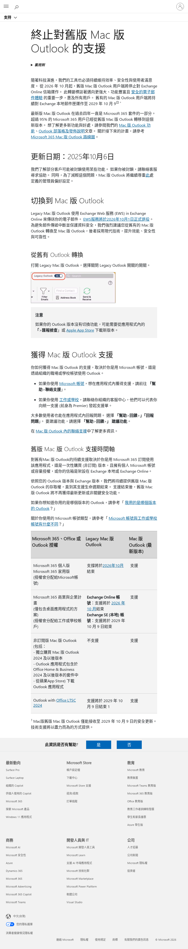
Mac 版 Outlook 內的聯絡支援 (61, 430)
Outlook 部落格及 (54, 130)
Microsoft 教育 (136, 770)
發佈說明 (77, 130)
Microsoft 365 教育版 (140, 793)
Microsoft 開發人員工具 (81, 847)
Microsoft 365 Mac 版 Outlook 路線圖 (63, 136)
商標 (115, 939)
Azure (9, 863)
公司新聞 (132, 855)
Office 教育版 (135, 801)
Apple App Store (80, 330)
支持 (8, 17)
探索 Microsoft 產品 (17, 809)
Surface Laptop (15, 778)
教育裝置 (132, 778)
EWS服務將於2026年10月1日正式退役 (116, 219)
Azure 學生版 (135, 825)
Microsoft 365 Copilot (19, 894)
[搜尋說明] (17, 6)
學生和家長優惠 (136, 817)
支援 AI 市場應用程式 (79, 863)
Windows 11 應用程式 (19, 817)
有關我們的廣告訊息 (136, 939)
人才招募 (132, 847)
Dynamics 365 (14, 871)
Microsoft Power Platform (82, 886)
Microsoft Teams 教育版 (141, 785)
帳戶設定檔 (73, 770)
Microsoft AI (13, 847)
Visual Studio (74, 902)
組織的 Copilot (14, 785)
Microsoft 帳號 (71, 383)
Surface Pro (12, 770)
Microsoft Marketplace (80, 878)
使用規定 (100, 939)
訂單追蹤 (72, 801)
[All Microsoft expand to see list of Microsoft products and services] (6, 6)
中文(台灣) (19, 916)
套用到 (40, 64)
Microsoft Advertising (18, 886)
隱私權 (84, 939)
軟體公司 (72, 894)
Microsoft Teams (16, 902)
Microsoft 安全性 (16, 855)
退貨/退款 (72, 793)
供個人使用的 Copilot (18, 793)
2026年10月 (113, 565)
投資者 (131, 871)
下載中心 (72, 778)
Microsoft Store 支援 (79, 785)
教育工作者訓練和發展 (140, 809)
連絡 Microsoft (65, 939)
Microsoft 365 (14, 801)
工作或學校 (69, 399)
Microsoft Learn (76, 855)
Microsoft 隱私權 (137, 863)
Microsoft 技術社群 (78, 871)
